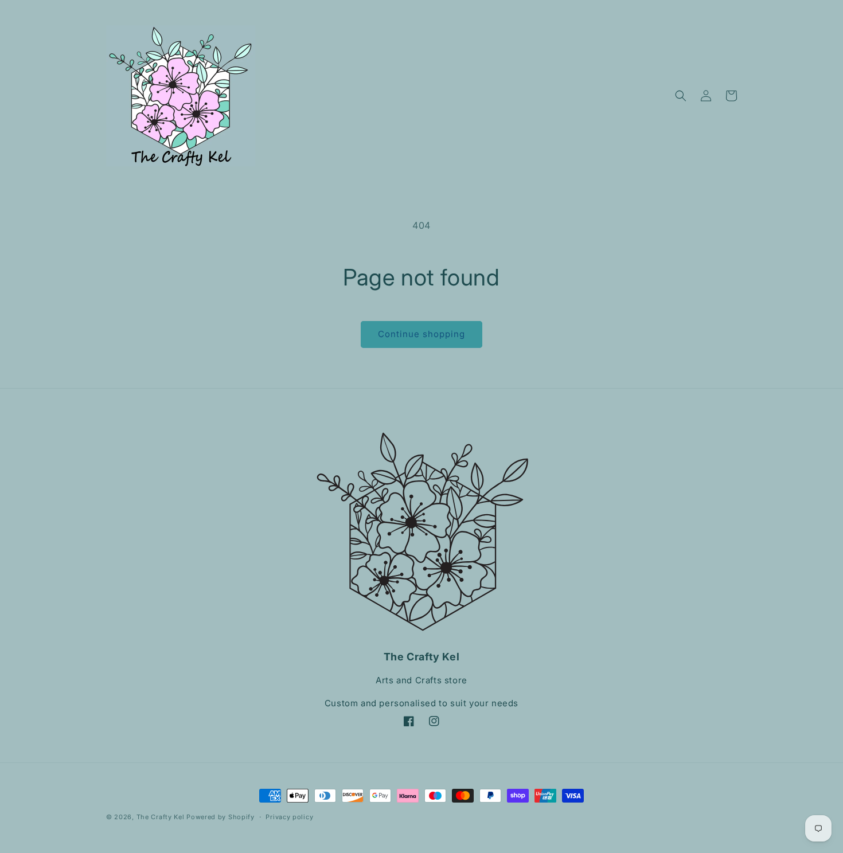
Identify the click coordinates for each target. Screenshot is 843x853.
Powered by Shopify (220, 817)
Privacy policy (289, 817)
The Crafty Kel (160, 817)
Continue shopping (421, 333)
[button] (680, 95)
